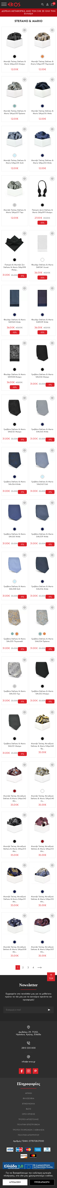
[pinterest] (35, 1071)
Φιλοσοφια (28, 1099)
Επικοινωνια (28, 1104)
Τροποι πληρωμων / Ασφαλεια (28, 1130)
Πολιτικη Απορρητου (28, 1135)
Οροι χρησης (28, 1114)
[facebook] (21, 1071)
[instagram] (28, 1071)
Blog (28, 1109)
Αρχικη (28, 1093)
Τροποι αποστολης (28, 1120)
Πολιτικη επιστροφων (28, 1125)
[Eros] (14, 4)
